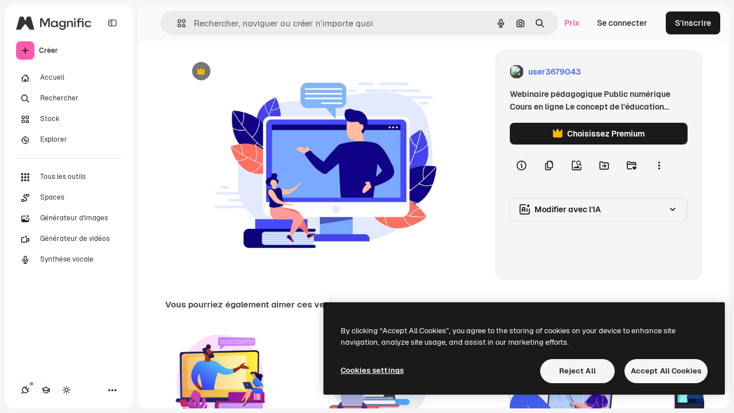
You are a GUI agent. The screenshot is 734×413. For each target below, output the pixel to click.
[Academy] (46, 390)
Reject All (577, 371)
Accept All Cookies (666, 371)
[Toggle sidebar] (112, 23)
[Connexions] (25, 390)
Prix (572, 23)
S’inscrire (693, 23)
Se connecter (622, 23)
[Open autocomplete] (177, 23)
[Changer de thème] (66, 390)
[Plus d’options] (658, 165)
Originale (256, 72)
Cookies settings (372, 370)
